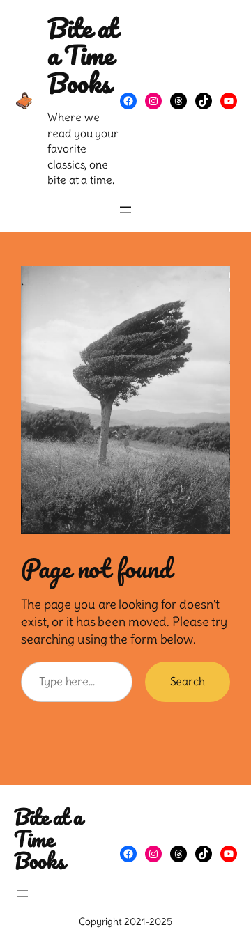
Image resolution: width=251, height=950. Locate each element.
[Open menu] (125, 209)
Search (187, 681)
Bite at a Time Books (82, 55)
